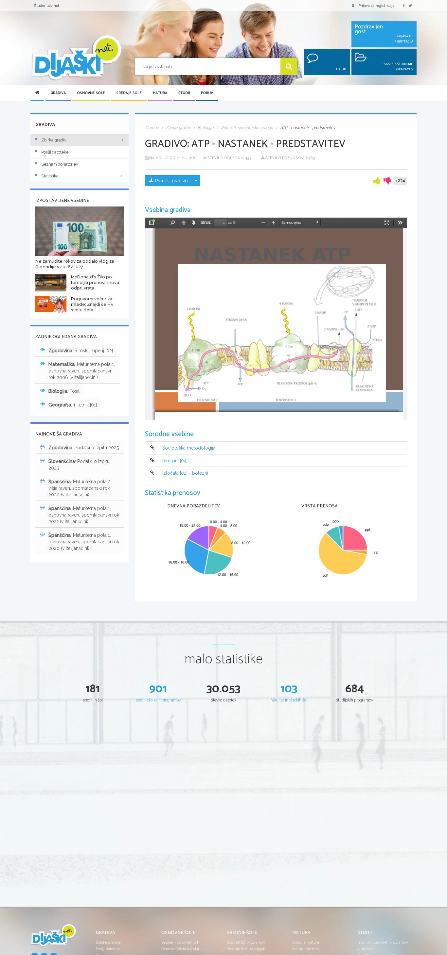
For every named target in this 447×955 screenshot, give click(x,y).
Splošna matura (305, 942)
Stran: (206, 222)
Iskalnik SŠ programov (246, 942)
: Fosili (64, 391)
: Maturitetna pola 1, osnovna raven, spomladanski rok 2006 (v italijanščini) (81, 371)
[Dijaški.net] (53, 937)
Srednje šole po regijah (246, 949)
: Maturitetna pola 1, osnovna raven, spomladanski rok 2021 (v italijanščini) (83, 515)
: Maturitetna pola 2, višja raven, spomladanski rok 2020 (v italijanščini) (80, 488)
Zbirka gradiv (53, 140)
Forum (207, 93)
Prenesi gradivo (171, 180)
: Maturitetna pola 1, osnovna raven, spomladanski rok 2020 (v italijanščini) (83, 542)
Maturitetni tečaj (306, 949)
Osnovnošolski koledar (180, 949)
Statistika (50, 175)
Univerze (365, 949)
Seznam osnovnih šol (179, 942)
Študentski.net (46, 5)
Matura (160, 93)
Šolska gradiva (108, 942)
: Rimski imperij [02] (80, 350)
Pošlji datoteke (54, 152)
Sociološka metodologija (188, 448)
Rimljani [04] (175, 460)
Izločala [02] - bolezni (185, 473)
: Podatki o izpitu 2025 (83, 447)
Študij (184, 93)
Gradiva (58, 93)
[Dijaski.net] (76, 58)
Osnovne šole (91, 93)
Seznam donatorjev (59, 164)
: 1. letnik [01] (72, 404)
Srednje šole (129, 93)
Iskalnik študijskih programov (383, 942)
